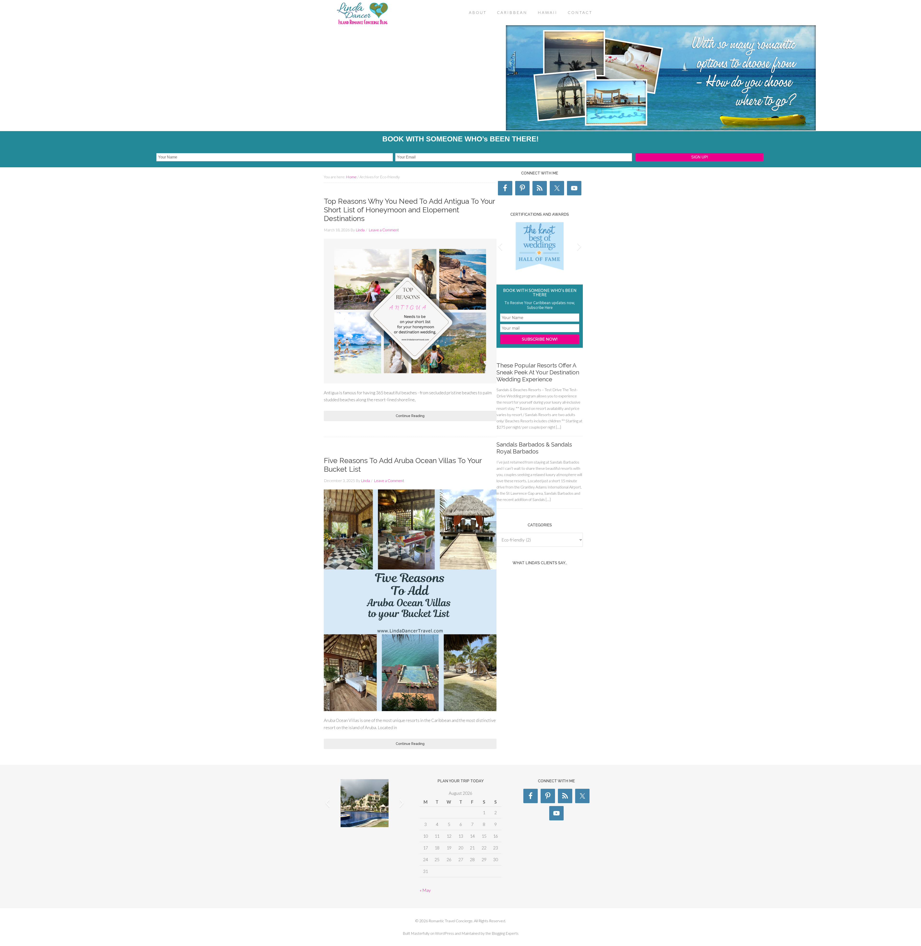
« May (425, 890)
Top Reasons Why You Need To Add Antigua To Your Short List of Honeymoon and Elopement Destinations (409, 210)
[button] (500, 246)
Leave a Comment (384, 229)
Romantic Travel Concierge (362, 14)
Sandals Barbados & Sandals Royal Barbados (534, 448)
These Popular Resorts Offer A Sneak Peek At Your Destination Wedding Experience (537, 372)
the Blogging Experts (502, 933)
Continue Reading (410, 416)
